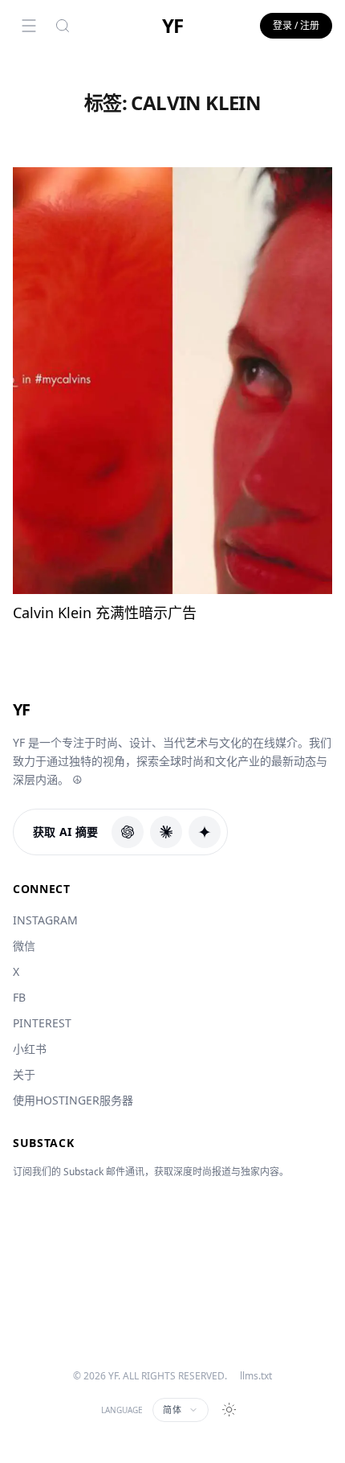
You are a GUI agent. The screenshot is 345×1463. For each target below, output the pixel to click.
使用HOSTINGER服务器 (73, 1100)
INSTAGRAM (45, 920)
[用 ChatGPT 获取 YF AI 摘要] (128, 832)
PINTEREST (42, 1023)
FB (19, 997)
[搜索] (62, 25)
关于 (24, 1074)
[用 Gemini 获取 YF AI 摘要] (205, 832)
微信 (24, 945)
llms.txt (256, 1376)
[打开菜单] (29, 26)
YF (172, 26)
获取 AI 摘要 (66, 831)
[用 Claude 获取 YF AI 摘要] (166, 832)
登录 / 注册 (296, 25)
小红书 (30, 1048)
